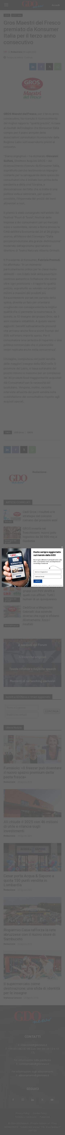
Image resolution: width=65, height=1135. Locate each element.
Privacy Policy (59, 585)
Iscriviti (37, 581)
